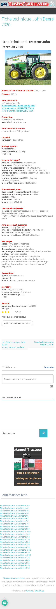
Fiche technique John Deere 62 (14, 518)
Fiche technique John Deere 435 (15, 557)
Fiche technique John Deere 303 (15, 536)
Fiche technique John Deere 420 (15, 547)
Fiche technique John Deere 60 (14, 515)
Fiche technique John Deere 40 (14, 508)
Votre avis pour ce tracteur (14, 317)
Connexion (49, 367)
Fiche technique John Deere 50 (14, 513)
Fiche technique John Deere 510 (15, 565)
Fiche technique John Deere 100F (15, 531)
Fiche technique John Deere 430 (15, 552)
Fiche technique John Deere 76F (15, 523)
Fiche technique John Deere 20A (15, 505)
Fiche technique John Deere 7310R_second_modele (13, 345)
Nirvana (29, 590)
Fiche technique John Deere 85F (15, 528)
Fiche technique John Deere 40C (15, 510)
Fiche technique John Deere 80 (14, 526)
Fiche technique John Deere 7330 (44, 343)
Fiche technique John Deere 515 (15, 568)
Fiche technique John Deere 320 (15, 541)
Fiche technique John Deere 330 (15, 544)
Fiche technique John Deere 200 (15, 534)
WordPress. (39, 590)
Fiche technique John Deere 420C (15, 549)
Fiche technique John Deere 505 (15, 562)
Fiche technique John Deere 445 (15, 560)
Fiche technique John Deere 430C (15, 555)
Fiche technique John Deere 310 (15, 539)
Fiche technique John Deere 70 (14, 521)
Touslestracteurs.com (13, 578)
